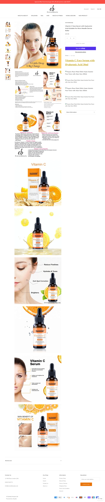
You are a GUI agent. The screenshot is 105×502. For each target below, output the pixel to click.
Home (44, 478)
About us (45, 486)
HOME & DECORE (70, 15)
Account (86, 9)
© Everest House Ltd (12, 496)
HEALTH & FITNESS (57, 15)
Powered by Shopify (11, 499)
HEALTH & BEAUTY (23, 15)
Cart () (99, 9)
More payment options (80, 52)
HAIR (48, 15)
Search (93, 9)
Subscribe (86, 484)
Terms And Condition (64, 488)
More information (71, 112)
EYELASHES (34, 15)
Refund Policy (62, 481)
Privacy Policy (62, 478)
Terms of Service (63, 483)
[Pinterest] (73, 55)
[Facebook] (69, 55)
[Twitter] (71, 55)
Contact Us (45, 483)
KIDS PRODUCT (83, 15)
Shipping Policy (63, 486)
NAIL (42, 15)
